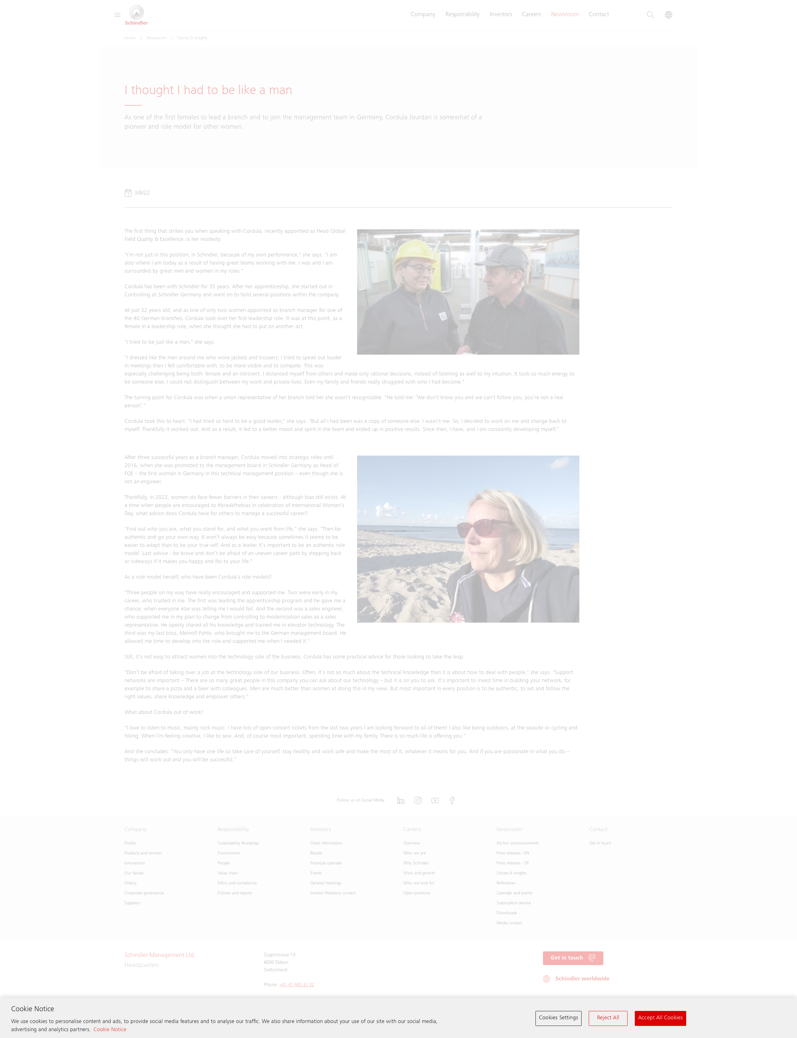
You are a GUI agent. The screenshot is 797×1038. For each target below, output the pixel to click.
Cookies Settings (558, 1018)
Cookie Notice (109, 1030)
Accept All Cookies (660, 1018)
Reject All (608, 1018)
